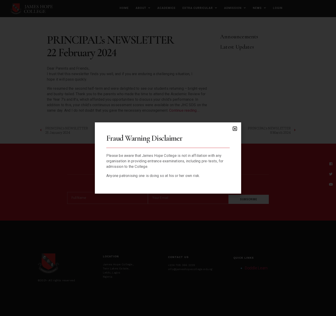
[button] (235, 128)
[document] (168, 158)
